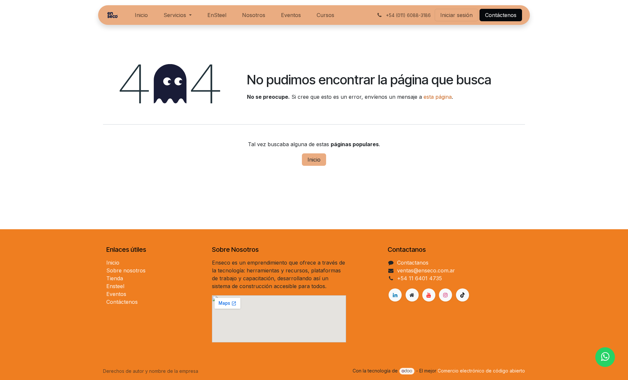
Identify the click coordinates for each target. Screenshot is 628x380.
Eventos (116, 294)
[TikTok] (462, 295)
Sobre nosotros (126, 270)
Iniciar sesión (456, 15)
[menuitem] (141, 15)
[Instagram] (445, 295)
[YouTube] (428, 295)
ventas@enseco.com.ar (426, 270)
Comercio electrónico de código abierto (481, 370)
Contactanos (412, 262)
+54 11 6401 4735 (419, 278)
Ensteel (115, 286)
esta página (438, 97)
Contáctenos (500, 15)
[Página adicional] (412, 295)
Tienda (114, 278)
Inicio (314, 159)
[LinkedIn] (395, 295)
